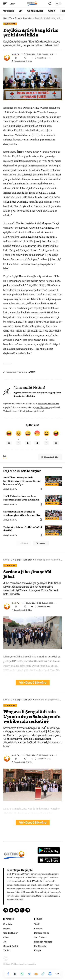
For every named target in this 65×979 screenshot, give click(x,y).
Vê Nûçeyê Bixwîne (32, 682)
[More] (57, 973)
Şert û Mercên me (42, 407)
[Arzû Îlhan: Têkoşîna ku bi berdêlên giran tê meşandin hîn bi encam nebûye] (53, 481)
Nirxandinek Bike (51, 457)
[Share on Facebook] (8, 973)
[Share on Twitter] (15, 973)
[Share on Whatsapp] (22, 973)
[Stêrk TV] (32, 3)
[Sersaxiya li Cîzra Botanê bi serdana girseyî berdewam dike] (53, 515)
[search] (49, 3)
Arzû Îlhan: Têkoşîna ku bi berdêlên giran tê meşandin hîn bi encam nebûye (21, 481)
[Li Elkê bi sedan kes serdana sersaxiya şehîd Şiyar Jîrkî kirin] (53, 500)
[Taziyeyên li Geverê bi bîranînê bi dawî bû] (53, 530)
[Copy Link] (43, 973)
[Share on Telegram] (29, 973)
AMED (31, 372)
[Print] (50, 973)
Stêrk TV (15, 54)
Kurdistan (10, 24)
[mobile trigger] (6, 3)
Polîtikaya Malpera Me (48, 403)
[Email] (36, 973)
